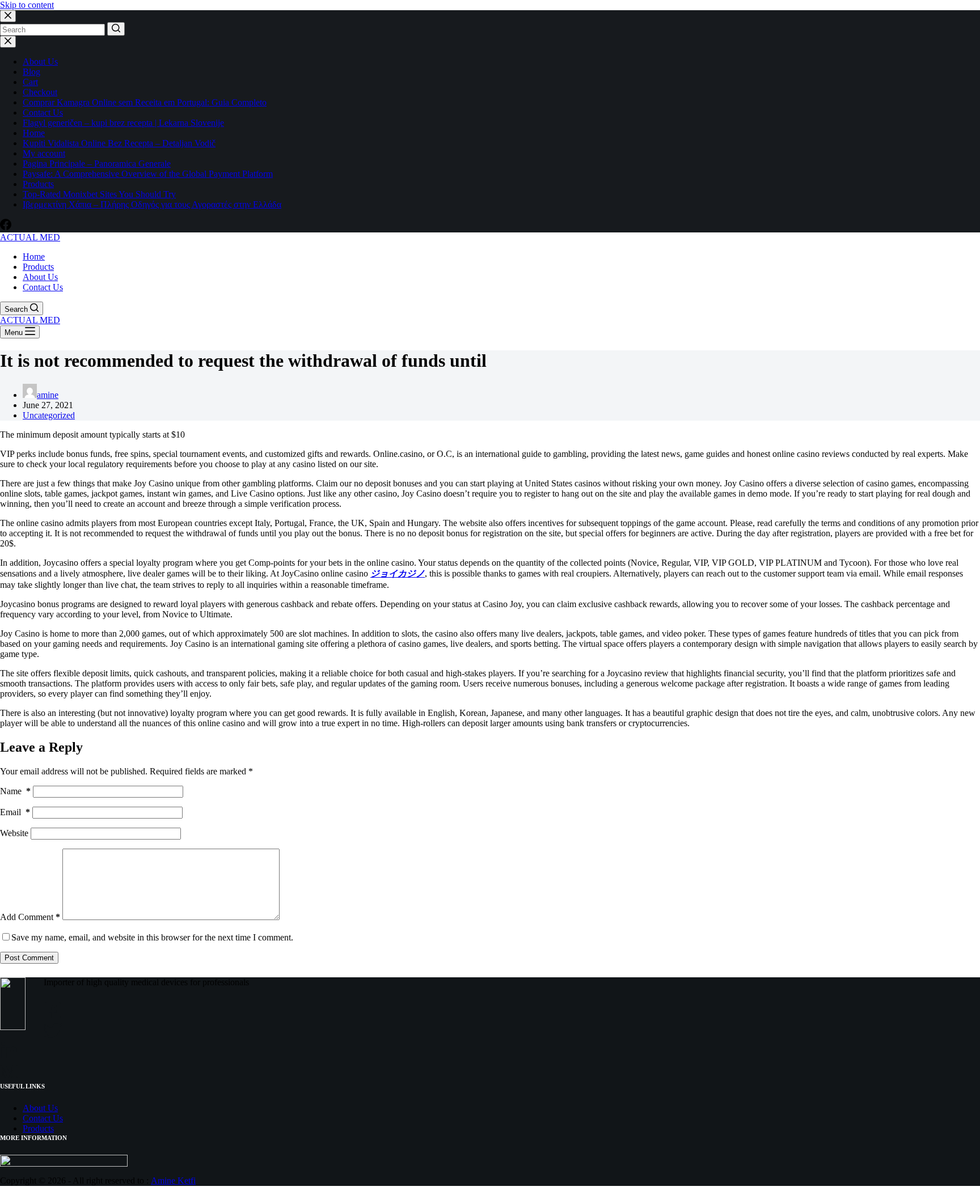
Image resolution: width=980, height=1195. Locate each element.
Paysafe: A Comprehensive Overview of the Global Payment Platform (148, 174)
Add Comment (30, 917)
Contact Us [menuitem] (43, 287)
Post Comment (29, 958)
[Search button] (116, 29)
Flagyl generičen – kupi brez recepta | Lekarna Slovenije (123, 123)
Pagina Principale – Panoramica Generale (97, 163)
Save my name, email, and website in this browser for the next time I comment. (152, 937)
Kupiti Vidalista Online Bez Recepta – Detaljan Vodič (119, 143)
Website (14, 833)
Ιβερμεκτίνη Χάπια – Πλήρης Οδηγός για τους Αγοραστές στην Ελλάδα (152, 204)
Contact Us (43, 112)
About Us (40, 61)
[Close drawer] (8, 42)
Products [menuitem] (38, 267)
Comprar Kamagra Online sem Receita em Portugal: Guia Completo (145, 102)
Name (15, 791)
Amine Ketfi (173, 1180)
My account (44, 153)
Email (15, 812)
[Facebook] (5, 227)
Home (34, 133)
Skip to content (27, 5)
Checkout (40, 92)
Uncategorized (49, 415)
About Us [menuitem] (40, 277)
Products (38, 184)
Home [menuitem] (34, 256)
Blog (31, 72)
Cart (30, 82)
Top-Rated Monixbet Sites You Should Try (99, 194)
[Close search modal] (8, 16)
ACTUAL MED (30, 237)
